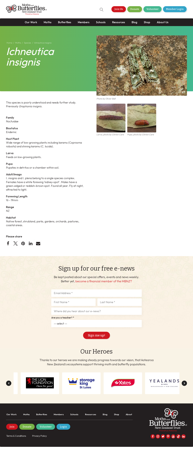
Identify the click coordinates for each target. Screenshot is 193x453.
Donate (134, 9)
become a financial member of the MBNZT (103, 281)
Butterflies (64, 22)
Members (83, 22)
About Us (162, 22)
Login (63, 426)
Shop (147, 22)
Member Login (175, 9)
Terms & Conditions (16, 435)
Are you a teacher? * (62, 317)
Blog (134, 22)
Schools (101, 22)
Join (11, 426)
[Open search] (101, 10)
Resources (118, 22)
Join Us (118, 9)
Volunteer (152, 9)
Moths (47, 22)
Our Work (31, 22)
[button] (8, 243)
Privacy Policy (39, 435)
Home (9, 42)
